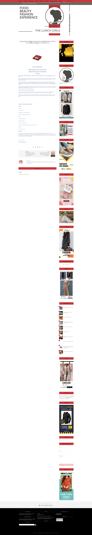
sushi (64, 398)
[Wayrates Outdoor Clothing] (66, 433)
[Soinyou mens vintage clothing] (66, 118)
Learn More (64, 2)
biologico (68, 395)
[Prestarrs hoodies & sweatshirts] (66, 299)
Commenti (58, 520)
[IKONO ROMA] (66, 61)
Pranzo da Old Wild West (67, 317)
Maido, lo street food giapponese (68, 341)
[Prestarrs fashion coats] (66, 257)
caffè (71, 395)
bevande (64, 395)
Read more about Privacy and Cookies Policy (44, 516)
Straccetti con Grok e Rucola (67, 326)
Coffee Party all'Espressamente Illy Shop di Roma (68, 322)
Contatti (61, 1)
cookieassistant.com (40, 514)
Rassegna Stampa (53, 1)
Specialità (31, 1)
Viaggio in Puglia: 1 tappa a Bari (68, 307)
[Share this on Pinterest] (37, 147)
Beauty (36, 1)
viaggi (66, 398)
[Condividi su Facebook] (33, 147)
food (66, 397)
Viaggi (46, 1)
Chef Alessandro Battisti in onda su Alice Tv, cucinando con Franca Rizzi (68, 347)
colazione (65, 396)
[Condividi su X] (35, 147)
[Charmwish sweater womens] (64, 439)
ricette (60, 398)
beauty (60, 395)
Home (20, 1)
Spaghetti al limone (66, 331)
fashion (61, 397)
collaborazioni (71, 396)
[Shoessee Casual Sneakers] (66, 170)
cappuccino (61, 396)
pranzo (71, 397)
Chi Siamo (26, 1)
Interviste (42, 1)
